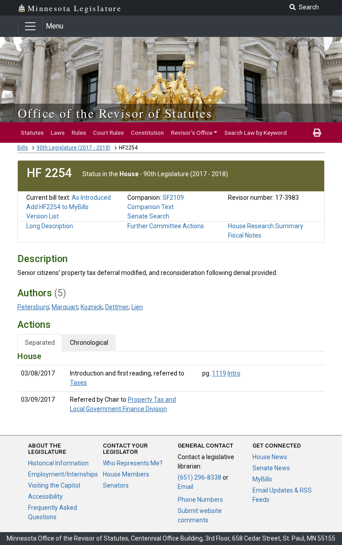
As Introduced (91, 197)
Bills (22, 148)
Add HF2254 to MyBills (57, 206)
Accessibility (45, 496)
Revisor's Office (191, 132)
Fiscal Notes (244, 235)
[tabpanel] (171, 384)
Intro (234, 373)
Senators (116, 485)
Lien (137, 307)
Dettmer (117, 307)
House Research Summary (265, 226)
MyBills (262, 479)
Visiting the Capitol (54, 485)
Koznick (91, 307)
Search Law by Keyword (255, 132)
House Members (126, 474)
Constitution (147, 132)
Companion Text (150, 206)
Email (185, 486)
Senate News (271, 468)
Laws (58, 132)
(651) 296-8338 (199, 477)
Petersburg (33, 307)
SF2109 (173, 197)
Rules (79, 132)
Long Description (49, 226)
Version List (42, 216)
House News (269, 456)
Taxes (78, 382)
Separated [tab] (40, 342)
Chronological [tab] (89, 342)
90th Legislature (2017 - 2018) (73, 148)
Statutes (32, 132)
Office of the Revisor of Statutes (115, 113)
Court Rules (108, 132)
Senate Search (148, 216)
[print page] (317, 132)
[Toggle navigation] (30, 26)
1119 (219, 373)
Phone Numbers (200, 499)
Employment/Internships (63, 474)
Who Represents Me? (133, 463)
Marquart (65, 307)
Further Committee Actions (165, 226)
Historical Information (58, 463)
